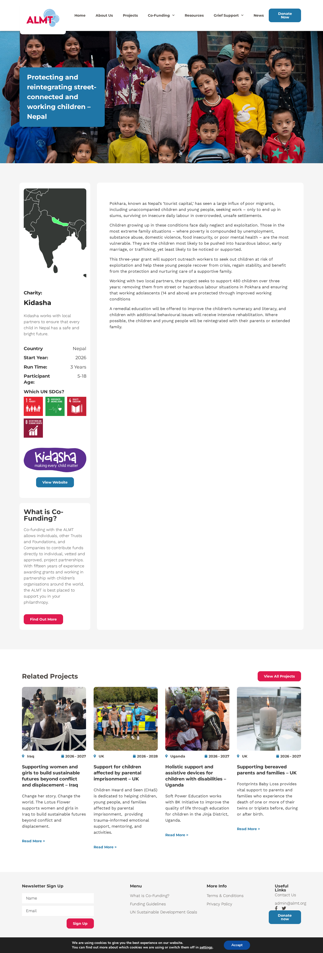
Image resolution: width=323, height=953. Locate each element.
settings (206, 947)
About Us (104, 15)
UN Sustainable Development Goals (163, 912)
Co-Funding (159, 15)
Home (80, 15)
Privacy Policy (219, 904)
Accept (237, 945)
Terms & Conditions (225, 895)
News (259, 15)
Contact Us (285, 894)
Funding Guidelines (148, 904)
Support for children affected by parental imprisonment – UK (117, 773)
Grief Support (226, 15)
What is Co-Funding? (149, 895)
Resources (194, 15)
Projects (130, 15)
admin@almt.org (288, 903)
